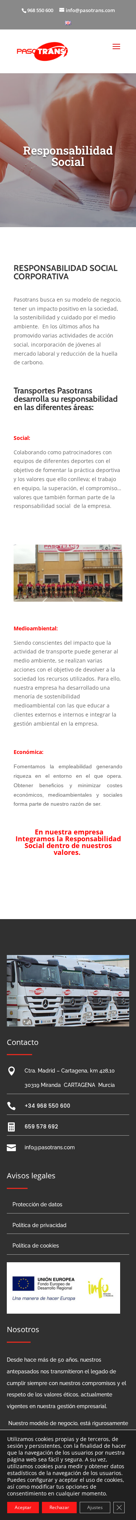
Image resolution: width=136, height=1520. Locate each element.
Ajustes (95, 1507)
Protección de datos (37, 1204)
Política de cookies (35, 1246)
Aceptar (23, 1507)
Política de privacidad (39, 1225)
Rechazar (59, 1507)
